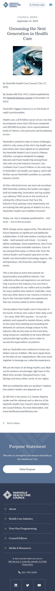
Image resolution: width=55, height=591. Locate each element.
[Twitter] (27, 585)
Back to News (13, 423)
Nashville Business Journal (20, 97)
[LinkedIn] (16, 585)
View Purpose (27, 469)
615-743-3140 (29, 572)
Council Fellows (18, 538)
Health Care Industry (21, 518)
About (12, 509)
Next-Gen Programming (23, 528)
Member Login (38, 4)
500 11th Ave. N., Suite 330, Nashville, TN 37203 (27, 561)
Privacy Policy (27, 564)
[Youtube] (39, 585)
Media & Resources (20, 548)
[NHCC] (17, 494)
